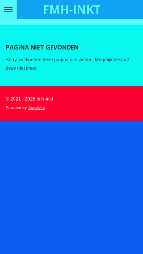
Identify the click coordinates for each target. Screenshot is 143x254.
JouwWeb (36, 107)
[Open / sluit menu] (8, 9)
